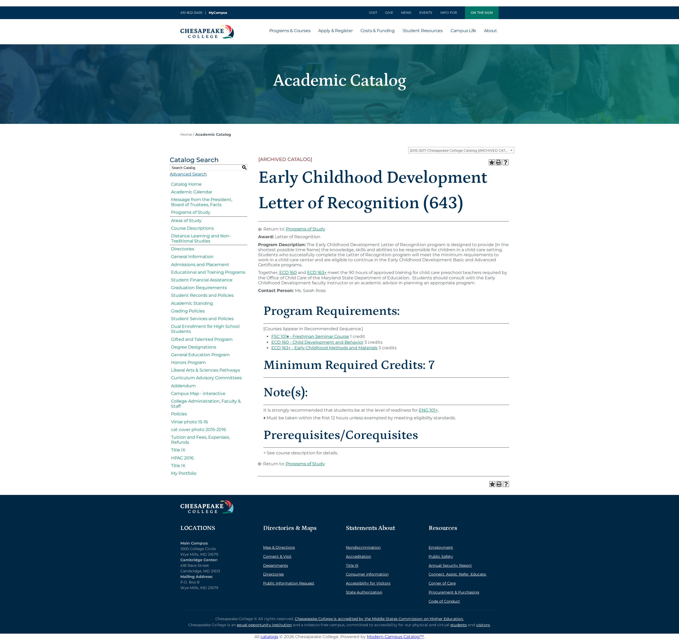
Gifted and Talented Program (202, 339)
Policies (179, 413)
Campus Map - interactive (198, 393)
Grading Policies (188, 311)
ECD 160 (288, 272)
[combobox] (461, 150)
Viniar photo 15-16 (189, 421)
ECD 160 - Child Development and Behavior (317, 342)
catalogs (269, 636)
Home (186, 134)
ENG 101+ (428, 410)
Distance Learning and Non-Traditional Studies (201, 238)
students (458, 624)
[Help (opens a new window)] (505, 162)
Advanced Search (188, 174)
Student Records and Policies (202, 295)
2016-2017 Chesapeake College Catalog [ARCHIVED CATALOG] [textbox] (462, 150)
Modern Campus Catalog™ (395, 636)
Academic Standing (192, 303)
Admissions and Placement (200, 264)
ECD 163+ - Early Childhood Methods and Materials (324, 347)
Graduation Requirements (199, 287)
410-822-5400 (191, 13)
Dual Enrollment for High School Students (205, 329)
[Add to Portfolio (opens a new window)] (492, 162)
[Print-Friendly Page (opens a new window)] (499, 162)
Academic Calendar (191, 191)
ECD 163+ (317, 272)
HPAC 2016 (182, 457)
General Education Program (200, 354)
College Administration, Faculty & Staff (206, 404)
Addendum (183, 385)
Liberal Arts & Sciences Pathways (205, 370)
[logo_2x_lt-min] (206, 502)
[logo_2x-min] (207, 26)
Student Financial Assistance (201, 279)
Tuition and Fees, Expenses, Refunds (200, 440)
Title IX (178, 449)
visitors (483, 624)
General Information (192, 256)
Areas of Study (186, 220)
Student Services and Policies (202, 318)
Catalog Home (186, 184)
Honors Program (188, 362)
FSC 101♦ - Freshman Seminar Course (310, 336)
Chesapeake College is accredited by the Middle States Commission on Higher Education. (379, 618)
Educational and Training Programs (208, 272)
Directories (182, 248)
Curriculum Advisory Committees (206, 377)
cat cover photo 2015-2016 (198, 429)
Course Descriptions (192, 228)
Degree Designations (193, 347)
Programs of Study (190, 212)
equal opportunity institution (264, 624)
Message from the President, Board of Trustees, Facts (201, 202)
